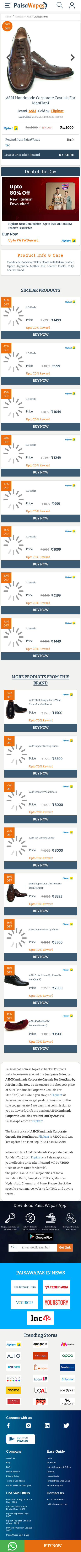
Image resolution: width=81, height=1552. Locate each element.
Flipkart (57, 111)
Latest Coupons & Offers (59, 1467)
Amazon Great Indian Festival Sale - (16, 1507)
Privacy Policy (12, 1476)
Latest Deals (53, 1476)
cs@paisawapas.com (57, 1504)
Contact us (55, 1493)
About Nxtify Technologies (18, 1485)
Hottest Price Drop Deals (58, 1481)
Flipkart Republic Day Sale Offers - (18, 1522)
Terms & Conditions (15, 1481)
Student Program (55, 1485)
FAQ (8, 1467)
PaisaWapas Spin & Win (17, 1535)
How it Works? (13, 1472)
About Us (10, 1458)
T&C (7, 145)
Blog (8, 1462)
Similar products (40, 290)
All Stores (51, 1462)
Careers (50, 1472)
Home (49, 1458)
